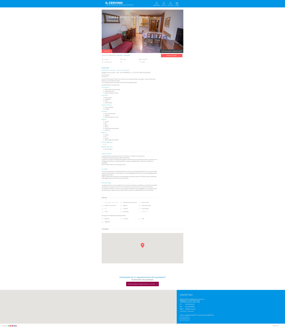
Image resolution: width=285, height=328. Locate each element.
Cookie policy (190, 311)
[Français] (15, 326)
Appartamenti (156, 5)
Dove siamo (171, 5)
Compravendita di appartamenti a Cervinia (141, 284)
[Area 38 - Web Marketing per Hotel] (281, 325)
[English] (12, 326)
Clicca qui (184, 318)
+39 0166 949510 (189, 304)
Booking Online (172, 55)
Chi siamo (163, 5)
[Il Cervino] (119, 3)
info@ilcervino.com (190, 309)
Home (106, 55)
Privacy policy (183, 311)
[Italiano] (10, 326)
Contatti (177, 5)
